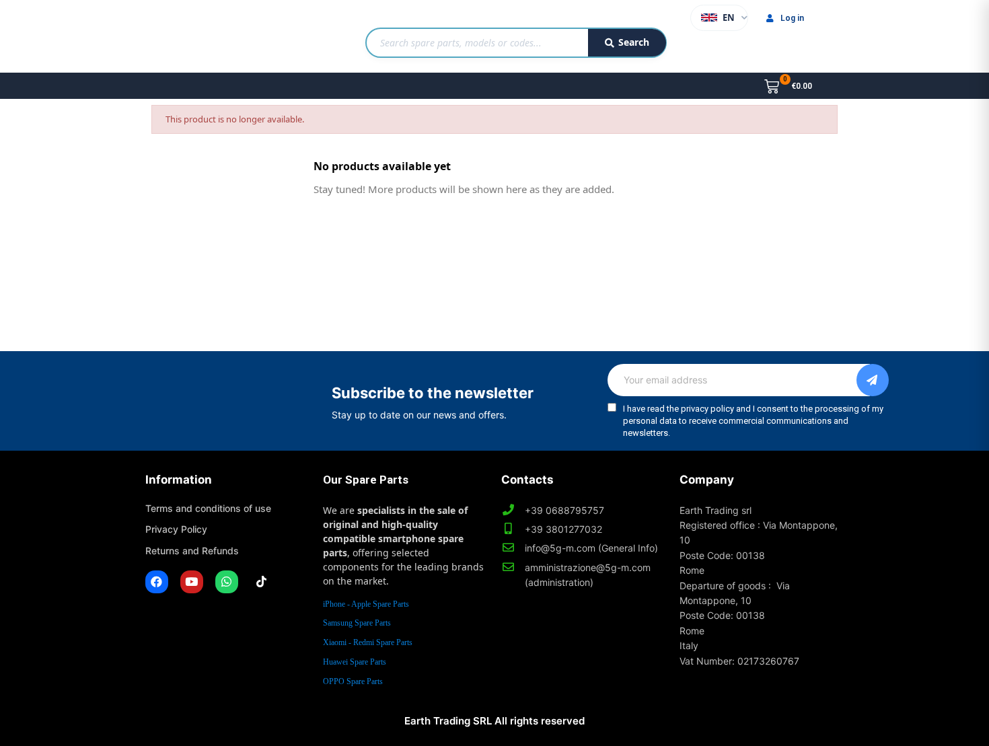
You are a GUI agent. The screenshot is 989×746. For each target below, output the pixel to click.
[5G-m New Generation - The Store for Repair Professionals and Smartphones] (214, 36)
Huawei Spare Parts (354, 662)
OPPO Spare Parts (353, 681)
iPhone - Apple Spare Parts (366, 604)
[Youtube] (191, 581)
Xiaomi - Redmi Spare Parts (367, 642)
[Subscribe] (872, 380)
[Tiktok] (261, 581)
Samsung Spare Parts (357, 623)
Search (633, 42)
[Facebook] (156, 581)
